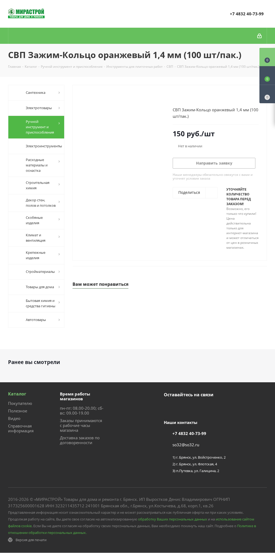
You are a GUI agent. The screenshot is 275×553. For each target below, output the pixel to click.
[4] (190, 97)
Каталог (17, 394)
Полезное (17, 410)
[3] (185, 97)
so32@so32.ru (185, 444)
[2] (180, 97)
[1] (175, 97)
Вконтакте (169, 407)
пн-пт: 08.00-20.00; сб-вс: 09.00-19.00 (81, 410)
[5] (195, 97)
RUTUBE (196, 407)
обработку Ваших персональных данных (172, 519)
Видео (14, 418)
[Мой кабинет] (260, 36)
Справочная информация (21, 428)
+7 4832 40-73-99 (247, 13)
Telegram (182, 407)
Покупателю (20, 403)
